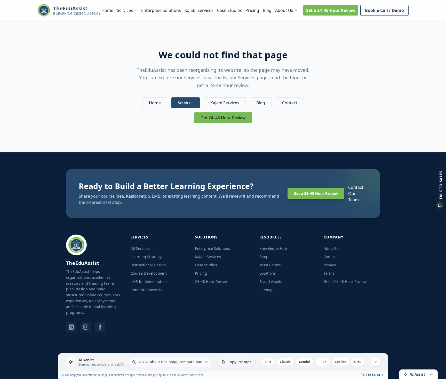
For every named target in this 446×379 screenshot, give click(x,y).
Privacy (330, 264)
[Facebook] (100, 327)
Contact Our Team (355, 193)
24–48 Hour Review (211, 281)
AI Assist (417, 374)
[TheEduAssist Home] (76, 245)
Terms (329, 273)
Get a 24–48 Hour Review (330, 10)
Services (125, 10)
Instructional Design (148, 264)
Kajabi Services (199, 10)
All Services (140, 248)
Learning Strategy (146, 256)
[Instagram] (86, 327)
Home (107, 10)
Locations (267, 273)
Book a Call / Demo (384, 10)
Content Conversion (148, 289)
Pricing (252, 10)
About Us (284, 10)
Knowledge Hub (273, 248)
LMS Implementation (149, 281)
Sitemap (266, 289)
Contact (289, 103)
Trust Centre (270, 264)
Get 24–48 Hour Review (223, 118)
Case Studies (229, 10)
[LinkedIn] (71, 327)
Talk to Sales (370, 375)
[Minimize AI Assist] (375, 362)
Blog (267, 10)
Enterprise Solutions (161, 10)
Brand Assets (270, 281)
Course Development (149, 273)
